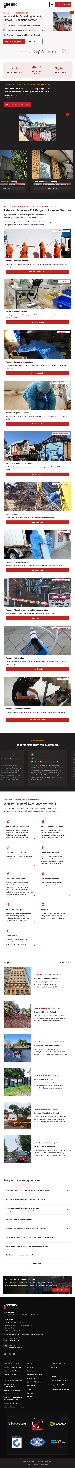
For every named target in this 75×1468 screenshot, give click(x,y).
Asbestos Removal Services (12, 1367)
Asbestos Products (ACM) (58, 1380)
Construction (31, 1378)
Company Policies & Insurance (60, 1385)
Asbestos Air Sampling (10, 1403)
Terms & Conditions (32, 1464)
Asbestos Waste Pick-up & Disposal (9, 1385)
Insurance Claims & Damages (60, 1389)
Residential (30, 1367)
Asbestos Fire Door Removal (12, 1394)
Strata (29, 1389)
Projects (53, 1376)
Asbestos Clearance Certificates (14, 1407)
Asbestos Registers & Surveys (13, 1380)
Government (31, 1385)
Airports (29, 1396)
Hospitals (30, 1393)
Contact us (54, 1367)
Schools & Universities (34, 1382)
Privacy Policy (44, 1464)
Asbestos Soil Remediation (12, 1390)
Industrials (30, 1371)
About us (53, 1371)
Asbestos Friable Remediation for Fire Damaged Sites (13, 1398)
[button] (51, 4)
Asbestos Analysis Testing (12, 1371)
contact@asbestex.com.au (16, 1347)
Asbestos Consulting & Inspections (10, 1376)
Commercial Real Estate (34, 1374)
